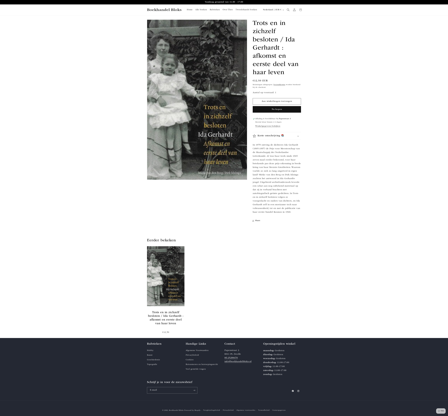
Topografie (152, 364)
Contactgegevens (279, 410)
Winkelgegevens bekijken (267, 126)
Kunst (149, 355)
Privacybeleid (192, 355)
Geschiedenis (153, 360)
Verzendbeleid (264, 410)
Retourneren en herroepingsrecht (202, 364)
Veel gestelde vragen (196, 369)
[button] (288, 10)
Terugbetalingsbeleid (211, 410)
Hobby (150, 350)
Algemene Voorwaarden (197, 350)
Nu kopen (277, 109)
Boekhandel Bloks (176, 410)
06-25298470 (231, 358)
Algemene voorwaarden (245, 410)
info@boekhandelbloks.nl (238, 362)
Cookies (190, 360)
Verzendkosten (279, 85)
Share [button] (257, 221)
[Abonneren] (194, 390)
